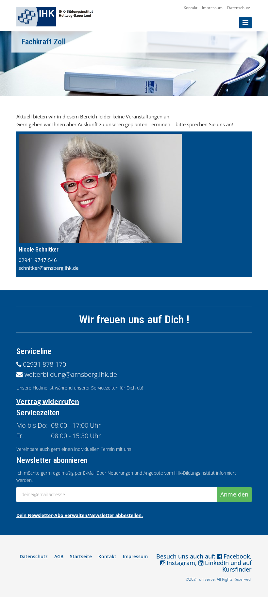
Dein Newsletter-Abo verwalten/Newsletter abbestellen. (79, 515)
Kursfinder (237, 569)
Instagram (180, 563)
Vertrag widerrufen (47, 401)
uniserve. (207, 579)
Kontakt (190, 7)
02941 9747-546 (38, 260)
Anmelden (234, 494)
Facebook (236, 556)
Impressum (212, 7)
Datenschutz (238, 7)
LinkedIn (216, 563)
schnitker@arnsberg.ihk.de (48, 268)
